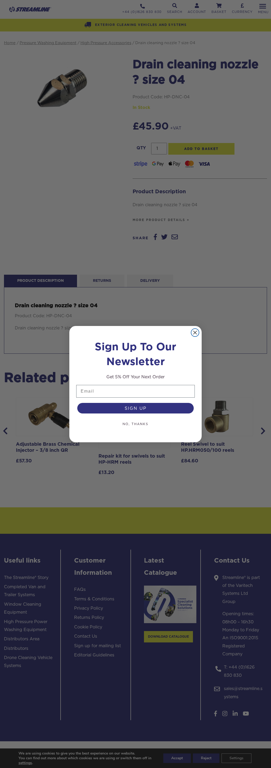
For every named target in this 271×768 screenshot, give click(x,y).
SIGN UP (136, 408)
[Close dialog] (195, 333)
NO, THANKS (135, 424)
